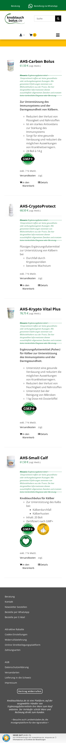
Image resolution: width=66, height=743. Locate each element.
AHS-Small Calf (34, 457)
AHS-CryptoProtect (38, 206)
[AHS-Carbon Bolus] (10, 65)
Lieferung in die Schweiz (18, 677)
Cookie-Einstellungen (16, 634)
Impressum (11, 682)
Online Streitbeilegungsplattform (22, 644)
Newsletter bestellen (16, 606)
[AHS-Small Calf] (10, 461)
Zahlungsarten (13, 649)
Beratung (15, 5)
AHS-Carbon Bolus (37, 61)
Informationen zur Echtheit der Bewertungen (29, 739)
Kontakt (9, 601)
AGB (7, 662)
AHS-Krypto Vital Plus (40, 309)
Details (44, 182)
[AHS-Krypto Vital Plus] (10, 313)
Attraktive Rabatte (14, 629)
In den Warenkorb (28, 184)
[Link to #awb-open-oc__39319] (58, 35)
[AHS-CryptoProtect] (10, 210)
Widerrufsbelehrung (16, 639)
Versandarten (12, 672)
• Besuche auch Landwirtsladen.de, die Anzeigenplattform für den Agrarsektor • (30, 721)
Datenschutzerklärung (17, 667)
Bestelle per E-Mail (15, 617)
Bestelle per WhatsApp (17, 612)
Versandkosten (27, 175)
